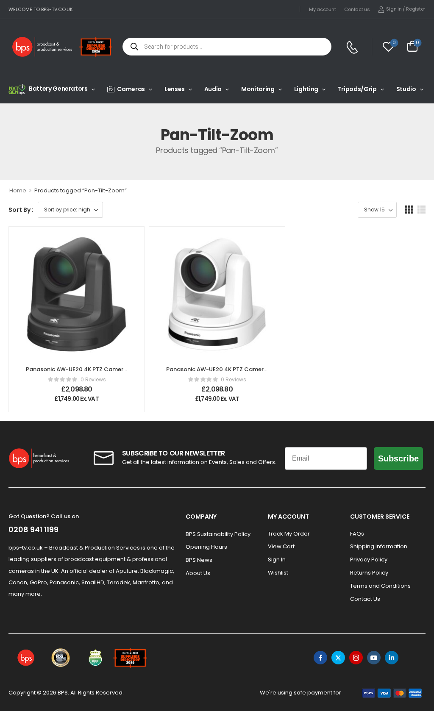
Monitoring (258, 89)
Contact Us (365, 599)
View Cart (281, 546)
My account (322, 9)
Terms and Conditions (380, 586)
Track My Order (289, 534)
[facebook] (320, 657)
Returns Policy (369, 573)
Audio (213, 89)
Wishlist (278, 573)
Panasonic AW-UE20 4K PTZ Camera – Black (76, 373)
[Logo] (42, 47)
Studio (406, 89)
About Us (198, 573)
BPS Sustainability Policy (218, 534)
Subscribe (398, 458)
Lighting (306, 89)
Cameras (131, 89)
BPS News (199, 560)
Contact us (357, 9)
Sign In (277, 559)
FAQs (357, 534)
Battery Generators (58, 88)
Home (17, 190)
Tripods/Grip (357, 89)
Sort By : (20, 210)
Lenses (174, 89)
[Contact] (353, 47)
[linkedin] (391, 657)
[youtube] (374, 657)
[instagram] (356, 657)
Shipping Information (378, 546)
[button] (409, 210)
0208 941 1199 (33, 529)
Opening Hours (206, 547)
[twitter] (338, 657)
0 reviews (93, 379)
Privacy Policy (368, 559)
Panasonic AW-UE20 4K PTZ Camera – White (216, 373)
